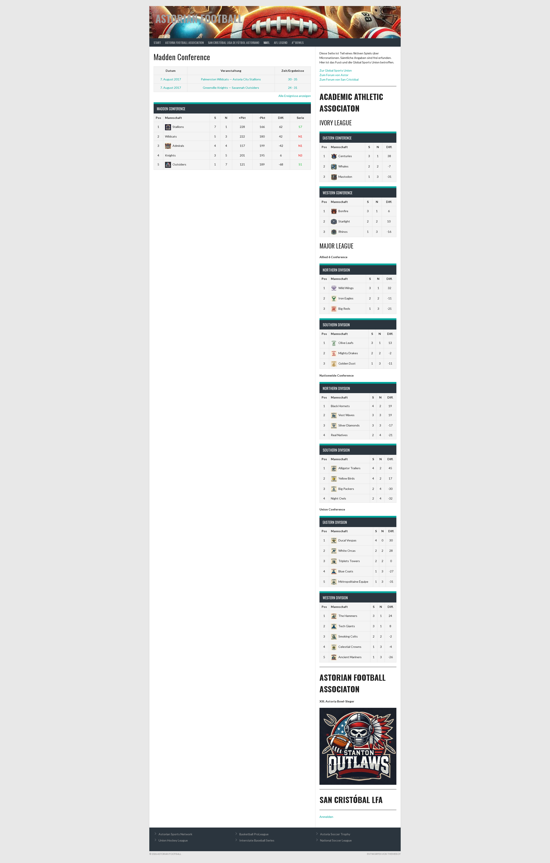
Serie (300, 118)
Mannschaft (173, 118)
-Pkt (262, 118)
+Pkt (242, 118)
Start (157, 42)
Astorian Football (198, 18)
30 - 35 (292, 79)
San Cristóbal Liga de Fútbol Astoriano (233, 42)
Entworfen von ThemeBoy (384, 853)
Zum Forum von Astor (333, 75)
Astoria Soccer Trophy (335, 834)
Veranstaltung (231, 70)
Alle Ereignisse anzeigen (294, 96)
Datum (171, 70)
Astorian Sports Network (175, 834)
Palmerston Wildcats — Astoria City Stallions (231, 79)
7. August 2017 (170, 79)
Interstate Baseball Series (256, 840)
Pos (158, 118)
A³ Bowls (298, 42)
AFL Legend (280, 42)
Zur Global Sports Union (335, 70)
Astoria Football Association (184, 42)
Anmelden (326, 817)
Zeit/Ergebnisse (292, 70)
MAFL (267, 42)
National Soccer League (336, 840)
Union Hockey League (173, 840)
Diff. (281, 118)
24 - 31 (292, 87)
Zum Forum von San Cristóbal (339, 79)
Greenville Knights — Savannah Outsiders (231, 87)
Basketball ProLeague (254, 834)
